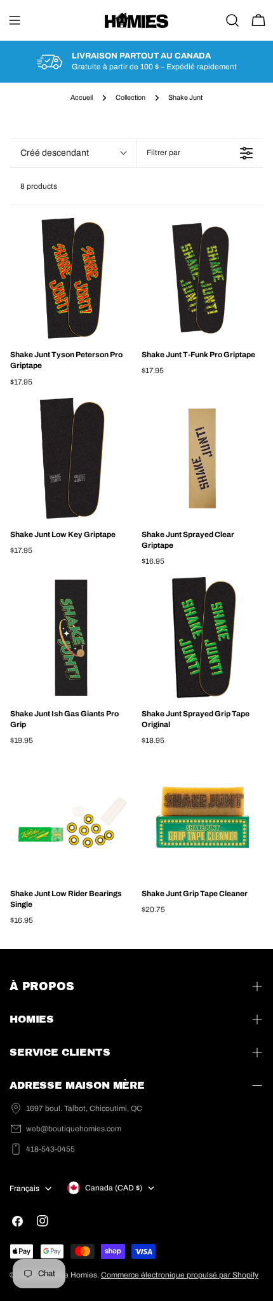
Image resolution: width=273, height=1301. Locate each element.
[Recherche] (232, 20)
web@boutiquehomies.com (73, 1128)
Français (24, 1188)
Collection (130, 97)
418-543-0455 (50, 1149)
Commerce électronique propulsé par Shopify (179, 1274)
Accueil (81, 97)
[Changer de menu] (14, 20)
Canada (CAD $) (113, 1187)
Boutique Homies (67, 1274)
